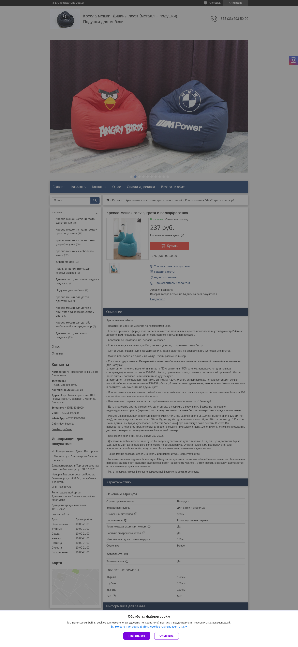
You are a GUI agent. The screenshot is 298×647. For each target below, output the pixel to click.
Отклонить (167, 635)
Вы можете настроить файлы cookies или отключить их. (147, 626)
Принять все (137, 635)
